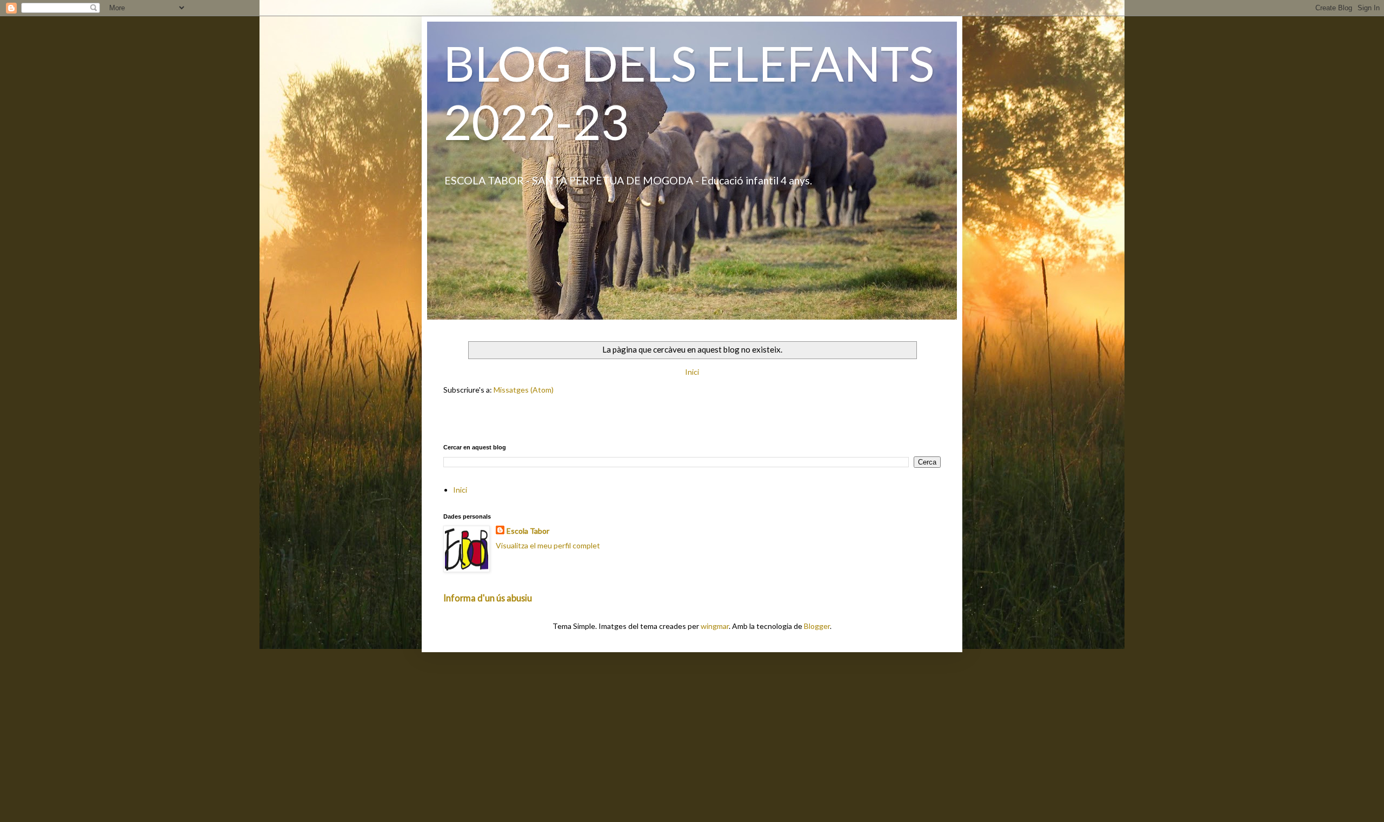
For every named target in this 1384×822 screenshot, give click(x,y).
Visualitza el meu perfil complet (548, 545)
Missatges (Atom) (524, 389)
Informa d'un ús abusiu (487, 598)
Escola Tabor (528, 530)
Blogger (817, 626)
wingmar (715, 626)
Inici (692, 371)
